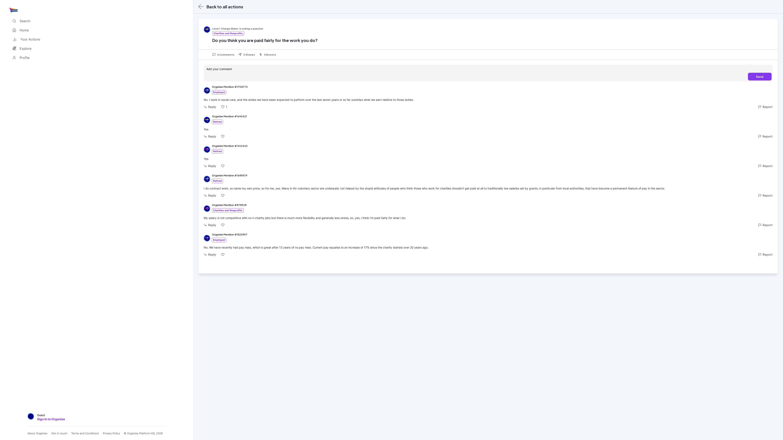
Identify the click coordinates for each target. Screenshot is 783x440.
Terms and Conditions (85, 433)
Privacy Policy (111, 433)
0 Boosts (270, 54)
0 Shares (249, 54)
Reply (212, 107)
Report (768, 107)
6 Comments (225, 54)
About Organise (38, 433)
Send (759, 76)
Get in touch (59, 433)
